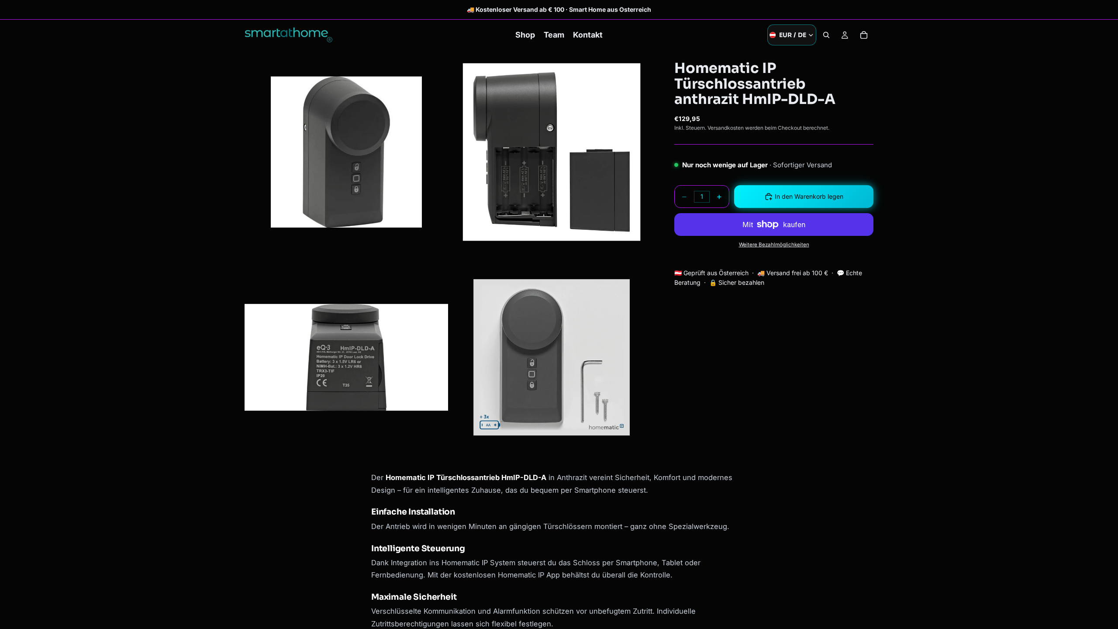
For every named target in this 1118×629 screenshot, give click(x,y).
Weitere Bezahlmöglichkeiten (774, 245)
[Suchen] (826, 35)
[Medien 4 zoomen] (551, 357)
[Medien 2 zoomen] (551, 152)
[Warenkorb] (863, 35)
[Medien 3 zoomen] (346, 357)
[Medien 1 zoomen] (346, 152)
